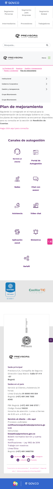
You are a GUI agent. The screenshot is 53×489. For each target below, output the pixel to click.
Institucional (6, 79)
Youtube (34, 460)
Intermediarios (8, 24)
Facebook (17, 456)
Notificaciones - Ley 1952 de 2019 (24, 442)
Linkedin (23, 460)
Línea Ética (13, 448)
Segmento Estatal (44, 12)
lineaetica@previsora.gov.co (21, 434)
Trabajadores (44, 24)
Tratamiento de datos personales (17, 468)
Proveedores (26, 24)
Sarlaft (26, 266)
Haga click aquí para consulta (14, 128)
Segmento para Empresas (26, 12)
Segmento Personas (9, 12)
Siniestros (36, 240)
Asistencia (17, 213)
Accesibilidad (34, 468)
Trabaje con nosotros (18, 445)
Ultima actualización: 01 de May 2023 (28, 471)
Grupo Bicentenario (9, 94)
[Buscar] (47, 45)
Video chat (36, 213)
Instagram (39, 456)
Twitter (28, 456)
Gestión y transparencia (10, 89)
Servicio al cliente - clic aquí (22, 419)
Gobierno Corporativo (10, 84)
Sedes (17, 187)
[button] (46, 58)
